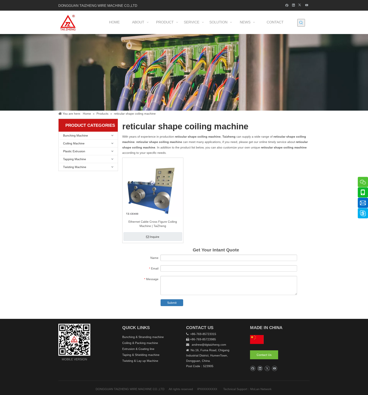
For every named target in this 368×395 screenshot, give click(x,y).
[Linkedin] (293, 5)
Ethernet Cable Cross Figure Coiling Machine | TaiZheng (152, 224)
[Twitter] (300, 5)
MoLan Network (261, 389)
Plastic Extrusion (74, 151)
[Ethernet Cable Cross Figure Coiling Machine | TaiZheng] (153, 188)
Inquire (154, 236)
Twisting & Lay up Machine (140, 360)
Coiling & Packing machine (140, 343)
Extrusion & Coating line (138, 349)
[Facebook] (287, 5)
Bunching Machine (75, 135)
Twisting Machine (74, 167)
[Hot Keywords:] (301, 23)
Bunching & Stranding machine (143, 337)
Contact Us (264, 354)
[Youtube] (306, 5)
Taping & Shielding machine (141, 354)
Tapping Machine (74, 159)
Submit (172, 302)
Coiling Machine (74, 143)
